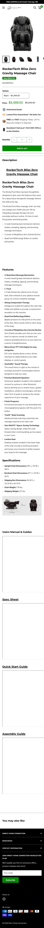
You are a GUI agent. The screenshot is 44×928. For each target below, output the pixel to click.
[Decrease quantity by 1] (14, 139)
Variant (5, 91)
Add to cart (22, 148)
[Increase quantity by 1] (29, 139)
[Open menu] (3, 8)
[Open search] (35, 7)
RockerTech (7, 83)
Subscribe (10, 880)
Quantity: (6, 140)
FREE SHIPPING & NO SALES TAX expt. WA (22, 2)
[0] (39, 7)
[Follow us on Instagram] (4, 899)
